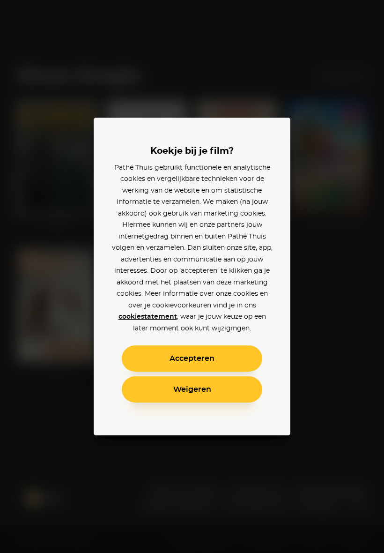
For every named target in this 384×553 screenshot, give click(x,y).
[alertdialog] (192, 276)
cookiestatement (147, 317)
